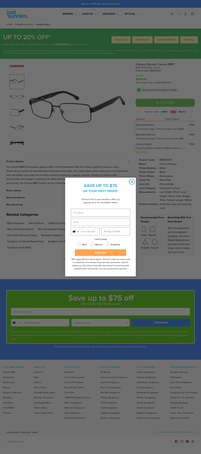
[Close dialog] (132, 181)
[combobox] (75, 231)
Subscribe (100, 252)
